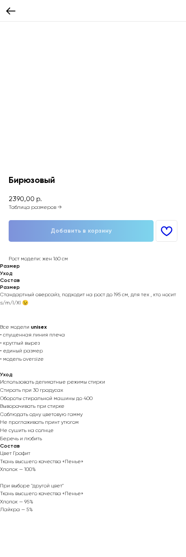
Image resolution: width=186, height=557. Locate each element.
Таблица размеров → (35, 207)
